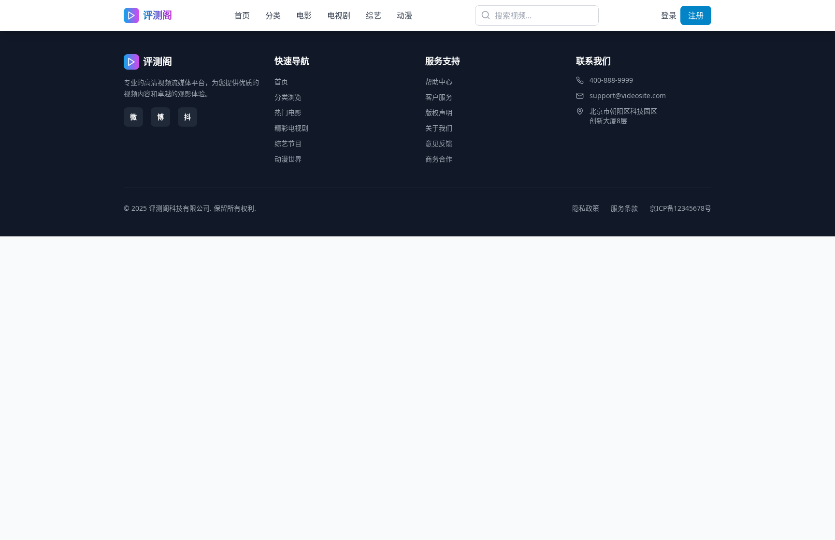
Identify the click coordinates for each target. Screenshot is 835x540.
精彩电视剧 (291, 127)
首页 (242, 15)
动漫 (404, 15)
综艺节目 (288, 143)
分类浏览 (288, 97)
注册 (696, 15)
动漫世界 (288, 158)
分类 (273, 15)
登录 (669, 15)
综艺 (373, 15)
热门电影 (288, 112)
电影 (304, 15)
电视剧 (338, 15)
